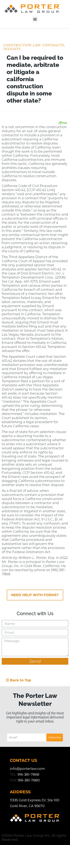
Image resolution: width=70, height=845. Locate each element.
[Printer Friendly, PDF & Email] (62, 122)
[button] (35, 19)
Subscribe (54, 737)
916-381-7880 (29, 780)
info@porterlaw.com (27, 769)
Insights (12, 49)
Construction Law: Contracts (33, 45)
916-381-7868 (28, 774)
